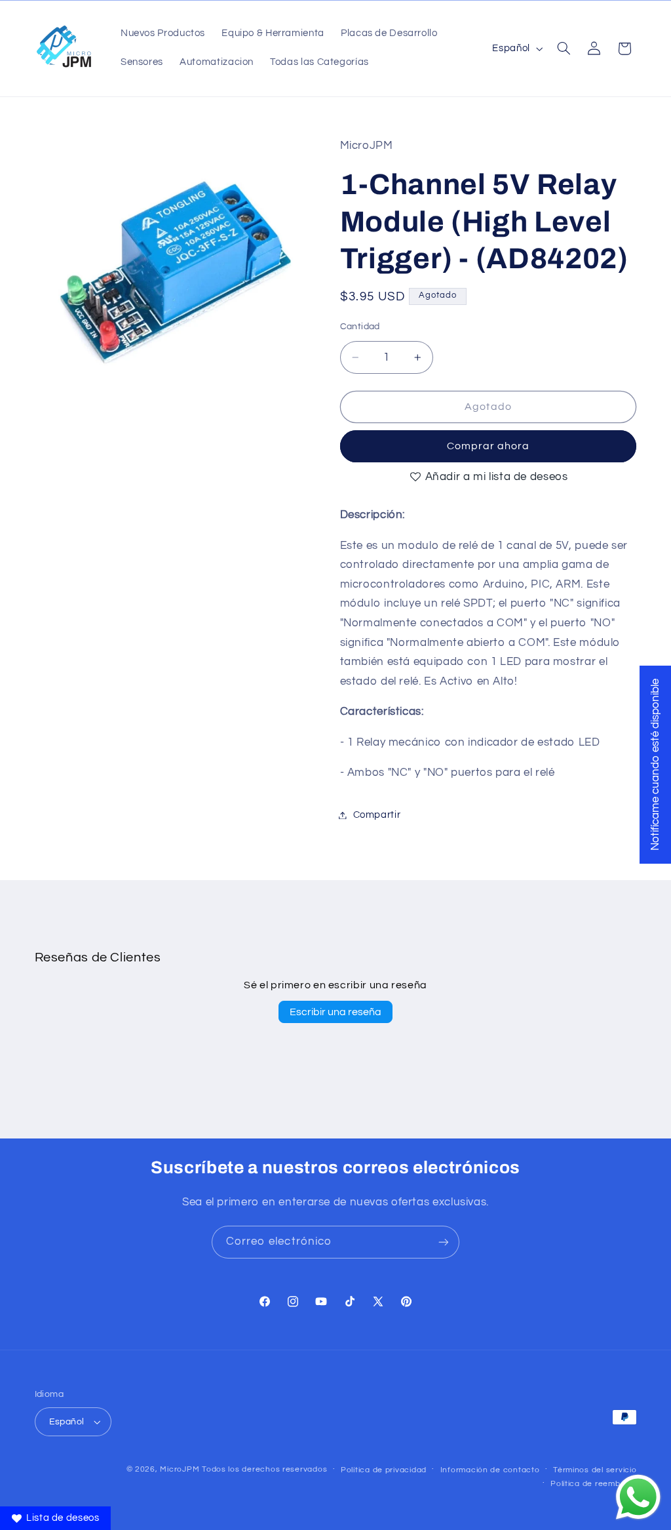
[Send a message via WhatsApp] (638, 1497)
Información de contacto (490, 1470)
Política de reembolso (593, 1483)
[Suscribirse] (444, 1242)
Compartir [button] (377, 815)
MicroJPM (179, 1469)
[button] (563, 48)
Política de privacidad (384, 1470)
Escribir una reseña (335, 1012)
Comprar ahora (488, 446)
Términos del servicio (594, 1470)
